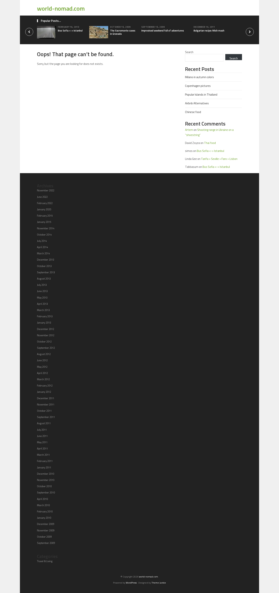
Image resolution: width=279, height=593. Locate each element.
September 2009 (46, 543)
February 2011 (45, 461)
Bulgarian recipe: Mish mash (209, 30)
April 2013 (42, 304)
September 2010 (46, 492)
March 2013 (43, 310)
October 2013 (44, 266)
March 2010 (43, 505)
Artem (189, 130)
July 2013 (42, 285)
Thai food (210, 143)
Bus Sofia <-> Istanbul (70, 30)
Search (189, 52)
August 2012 (44, 354)
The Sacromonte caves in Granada (122, 32)
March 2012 (43, 379)
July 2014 (42, 241)
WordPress (131, 582)
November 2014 (45, 228)
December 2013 (45, 260)
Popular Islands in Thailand (201, 94)
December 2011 (45, 398)
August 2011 (44, 423)
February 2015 (45, 216)
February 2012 (45, 385)
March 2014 (43, 253)
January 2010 (44, 518)
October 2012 (44, 341)
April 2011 (42, 448)
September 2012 (46, 348)
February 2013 (45, 316)
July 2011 (42, 430)
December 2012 (45, 329)
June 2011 (42, 436)
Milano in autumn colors (199, 77)
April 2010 (42, 499)
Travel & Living (45, 561)
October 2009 (44, 537)
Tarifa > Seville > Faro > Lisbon (219, 159)
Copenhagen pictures (198, 86)
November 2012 (45, 335)
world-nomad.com (61, 8)
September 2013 (46, 272)
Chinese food (193, 112)
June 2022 (42, 197)
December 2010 (45, 474)
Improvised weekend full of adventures (162, 30)
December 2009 (45, 524)
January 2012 (44, 392)
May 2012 (42, 367)
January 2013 (44, 322)
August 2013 (44, 278)
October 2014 (44, 234)
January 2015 (44, 222)
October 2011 (44, 411)
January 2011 (44, 467)
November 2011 (45, 404)
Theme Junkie (158, 582)
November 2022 (45, 190)
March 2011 (43, 455)
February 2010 (45, 511)
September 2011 (46, 417)
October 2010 (44, 486)
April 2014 (42, 247)
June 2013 (42, 291)
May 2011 (42, 442)
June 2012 (42, 360)
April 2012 (42, 373)
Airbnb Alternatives (197, 103)
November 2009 (45, 530)
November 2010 (45, 480)
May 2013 (42, 297)
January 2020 (44, 209)
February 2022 (45, 203)
